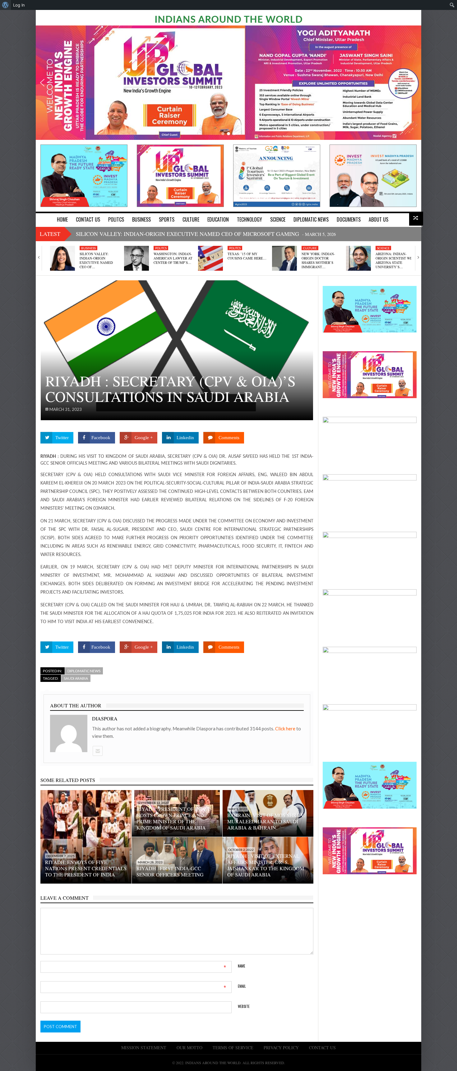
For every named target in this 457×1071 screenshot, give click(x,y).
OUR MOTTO (189, 1047)
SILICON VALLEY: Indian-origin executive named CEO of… (96, 260)
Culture (310, 248)
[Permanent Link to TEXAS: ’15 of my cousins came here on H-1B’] (210, 258)
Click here (285, 728)
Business (88, 248)
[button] (42, 83)
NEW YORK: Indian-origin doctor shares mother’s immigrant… (318, 260)
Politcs (161, 248)
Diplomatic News (83, 671)
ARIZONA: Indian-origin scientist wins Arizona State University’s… (396, 260)
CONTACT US (322, 1047)
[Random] (416, 219)
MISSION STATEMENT (143, 1047)
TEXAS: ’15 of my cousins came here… (247, 255)
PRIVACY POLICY (281, 1047)
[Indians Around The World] (228, 18)
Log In (19, 4)
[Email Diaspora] (97, 751)
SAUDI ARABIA (76, 678)
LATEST (50, 233)
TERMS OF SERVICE (233, 1047)
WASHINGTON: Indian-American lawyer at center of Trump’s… (173, 258)
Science (383, 248)
